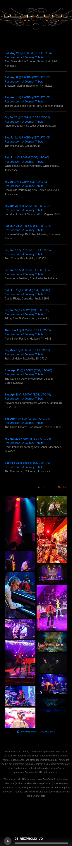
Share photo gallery (37, 731)
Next (61, 487)
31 (44, 486)
